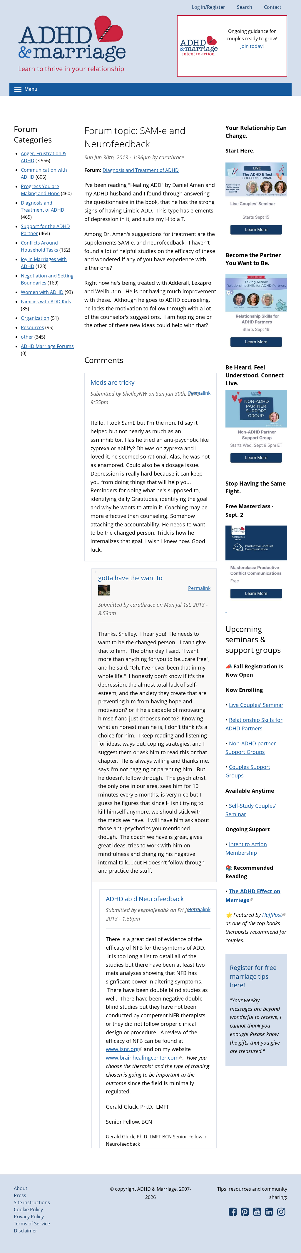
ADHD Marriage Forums (47, 346)
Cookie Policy (28, 1209)
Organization (35, 318)
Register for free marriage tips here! (253, 976)
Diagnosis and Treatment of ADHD (141, 170)
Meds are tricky (113, 382)
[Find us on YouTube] (257, 1213)
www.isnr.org (124, 1049)
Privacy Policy (29, 1216)
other (27, 337)
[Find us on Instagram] (281, 1213)
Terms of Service (32, 1223)
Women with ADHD (42, 292)
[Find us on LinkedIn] (269, 1213)
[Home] (72, 39)
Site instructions (32, 1202)
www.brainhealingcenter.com (144, 1057)
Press (20, 1195)
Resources (32, 327)
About (20, 1188)
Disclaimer (25, 1230)
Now (260, 56)
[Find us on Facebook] (233, 1213)
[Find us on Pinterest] (245, 1213)
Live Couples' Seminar (256, 704)
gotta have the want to (130, 577)
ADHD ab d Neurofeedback (145, 898)
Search (244, 7)
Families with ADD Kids (46, 301)
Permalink (199, 393)
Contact (272, 7)
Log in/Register (208, 7)
